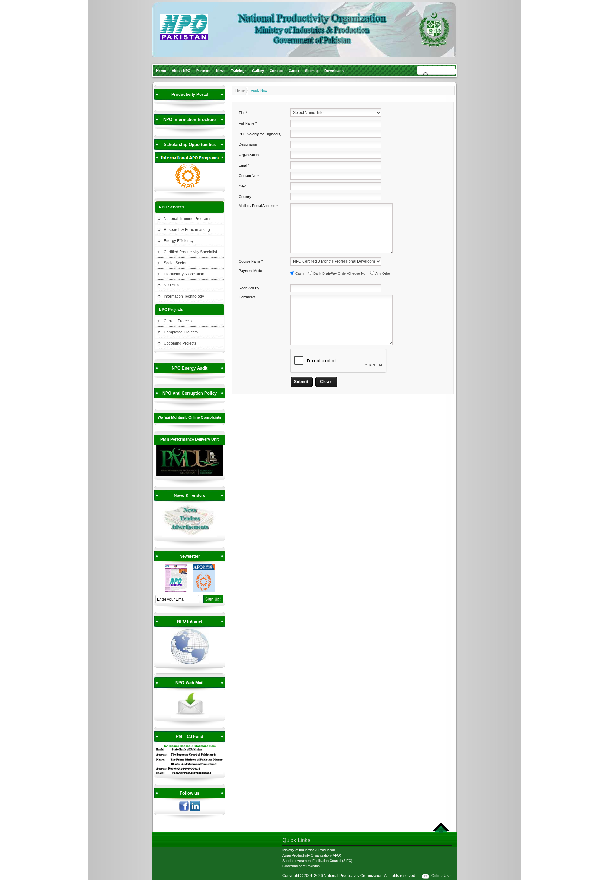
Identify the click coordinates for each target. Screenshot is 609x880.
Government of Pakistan (301, 866)
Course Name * (251, 261)
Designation (248, 144)
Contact (276, 71)
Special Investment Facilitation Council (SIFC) (317, 861)
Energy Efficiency (178, 241)
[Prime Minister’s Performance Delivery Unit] (189, 475)
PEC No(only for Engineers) (260, 134)
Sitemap (312, 71)
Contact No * (249, 176)
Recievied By (249, 288)
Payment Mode (250, 271)
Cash (299, 273)
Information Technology (184, 296)
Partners (203, 71)
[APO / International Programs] (189, 187)
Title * (243, 113)
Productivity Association (184, 274)
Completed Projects (181, 332)
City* (242, 186)
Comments (247, 297)
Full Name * (248, 123)
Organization (249, 155)
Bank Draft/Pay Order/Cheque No (339, 273)
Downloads (334, 71)
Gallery (258, 71)
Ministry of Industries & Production (308, 850)
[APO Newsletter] (204, 591)
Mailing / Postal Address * (258, 205)
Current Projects (178, 321)
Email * (244, 165)
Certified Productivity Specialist (190, 252)
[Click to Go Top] (441, 832)
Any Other (383, 273)
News (220, 71)
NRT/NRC (172, 285)
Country (245, 197)
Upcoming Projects (180, 343)
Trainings (238, 71)
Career (294, 71)
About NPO (181, 71)
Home (161, 71)
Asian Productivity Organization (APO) (311, 855)
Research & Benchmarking (187, 229)
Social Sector (175, 263)
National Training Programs (187, 218)
